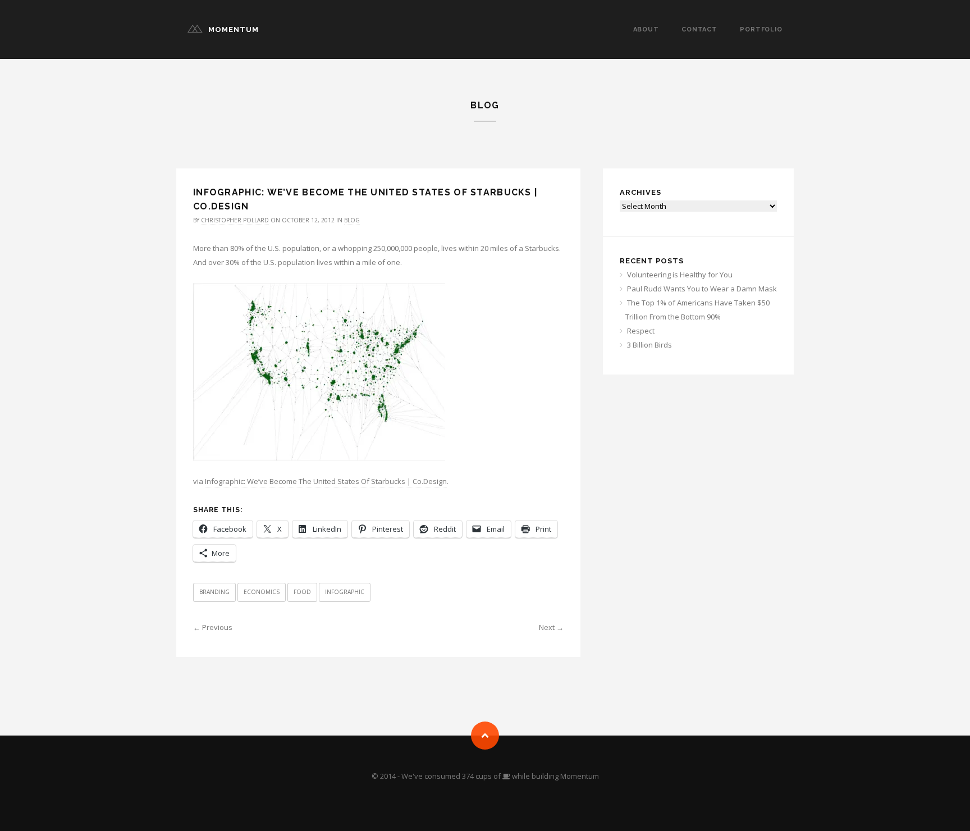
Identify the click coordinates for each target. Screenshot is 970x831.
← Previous (212, 627)
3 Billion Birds (649, 345)
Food (302, 592)
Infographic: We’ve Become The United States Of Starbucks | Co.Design (326, 481)
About (646, 29)
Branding (214, 592)
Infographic (344, 592)
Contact (699, 29)
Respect (641, 331)
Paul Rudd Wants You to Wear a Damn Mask (702, 289)
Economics (262, 592)
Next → (551, 627)
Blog (352, 220)
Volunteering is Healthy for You (680, 275)
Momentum (233, 29)
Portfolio (761, 29)
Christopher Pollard (235, 220)
